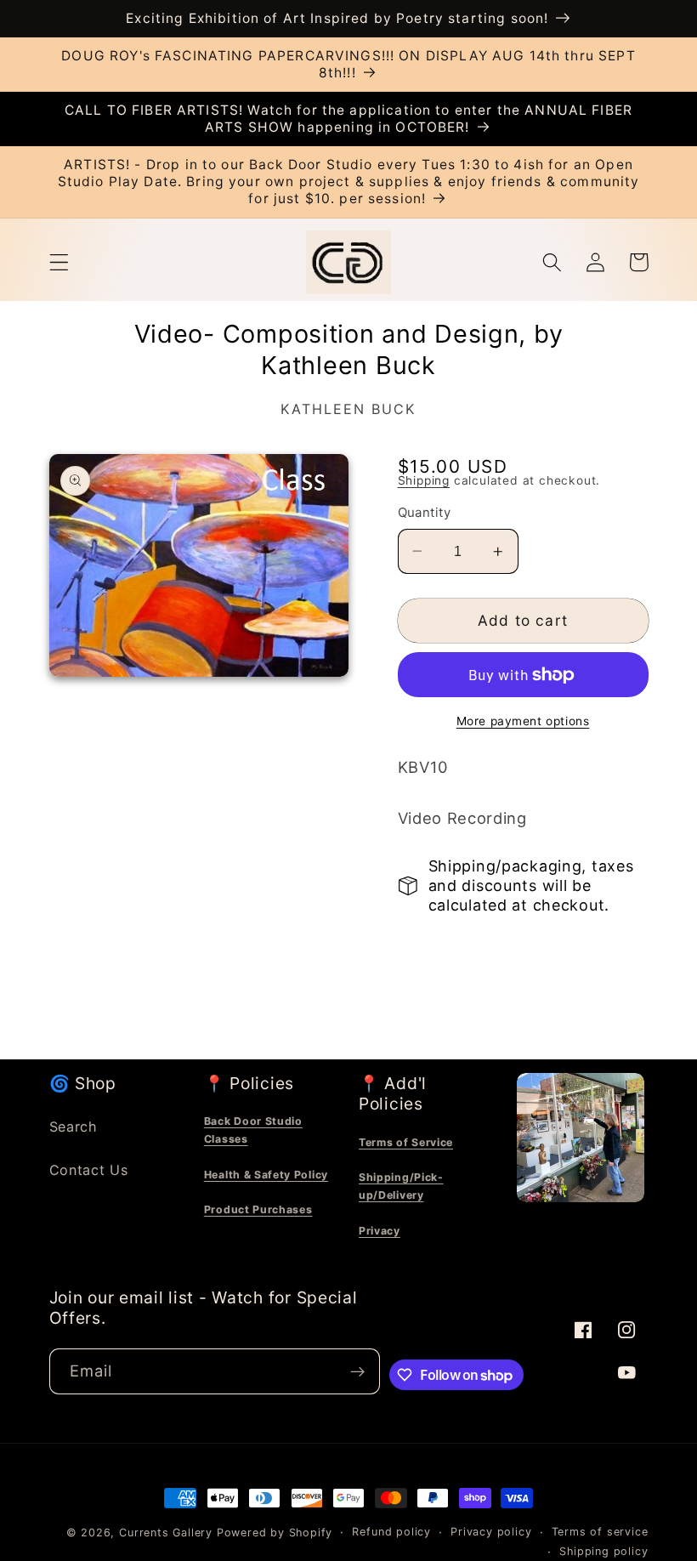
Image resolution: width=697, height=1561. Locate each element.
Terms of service (600, 1531)
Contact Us (88, 1169)
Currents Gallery (165, 1532)
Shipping (424, 480)
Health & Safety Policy (266, 1174)
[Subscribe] (357, 1371)
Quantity (424, 512)
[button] (59, 262)
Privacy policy (490, 1531)
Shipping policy (603, 1551)
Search (73, 1126)
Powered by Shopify (275, 1532)
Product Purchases (258, 1209)
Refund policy (391, 1531)
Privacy (379, 1230)
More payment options (523, 721)
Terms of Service (406, 1142)
